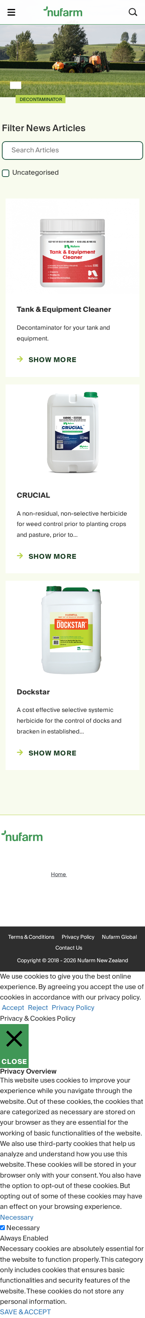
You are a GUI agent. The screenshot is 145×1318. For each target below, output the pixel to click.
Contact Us (68, 948)
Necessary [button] (16, 1217)
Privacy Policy (78, 937)
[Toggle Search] (133, 12)
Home (59, 874)
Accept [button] (13, 1008)
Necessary (23, 1228)
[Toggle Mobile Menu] (11, 12)
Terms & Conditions (31, 937)
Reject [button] (38, 1008)
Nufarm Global (119, 937)
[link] (62, 11)
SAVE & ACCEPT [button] (25, 1312)
